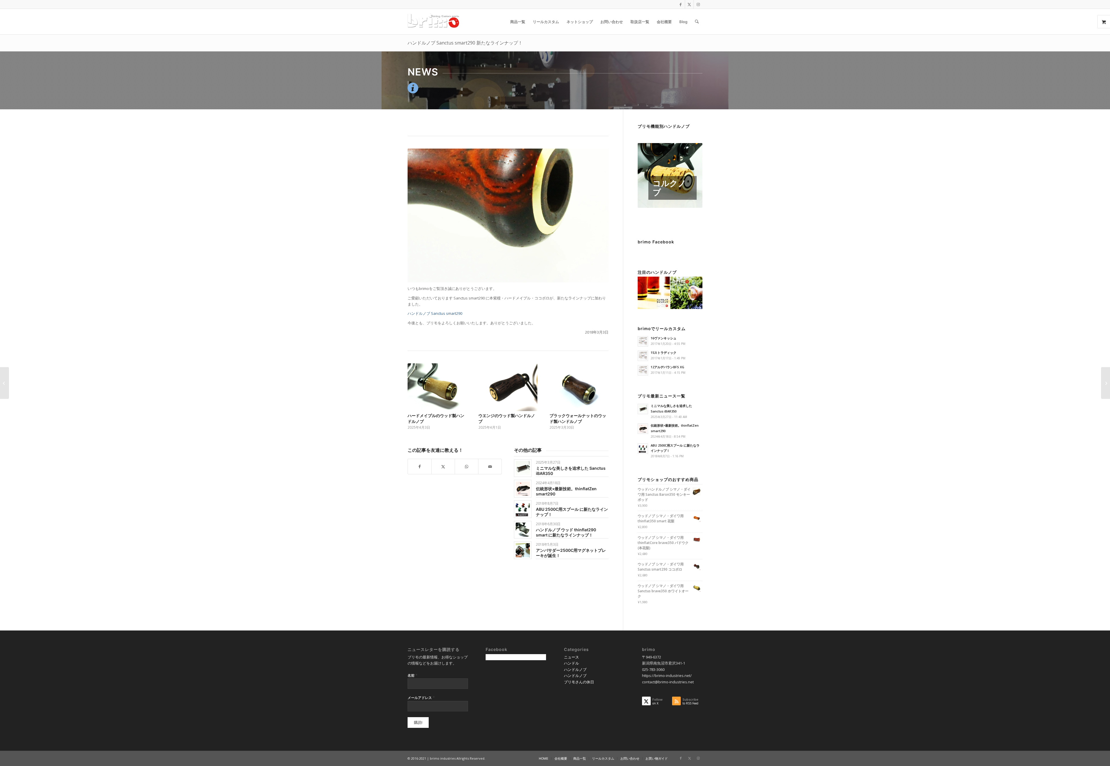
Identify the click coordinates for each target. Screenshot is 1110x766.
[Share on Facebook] (419, 466)
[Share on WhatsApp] (466, 466)
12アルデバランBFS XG (667, 367)
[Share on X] (443, 466)
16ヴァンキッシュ (663, 338)
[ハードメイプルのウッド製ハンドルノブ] (437, 387)
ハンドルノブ (575, 669)
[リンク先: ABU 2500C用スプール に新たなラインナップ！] (523, 509)
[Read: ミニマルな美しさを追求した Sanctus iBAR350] (643, 409)
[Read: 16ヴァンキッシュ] (643, 341)
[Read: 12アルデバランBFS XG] (643, 370)
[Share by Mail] (490, 466)
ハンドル (571, 663)
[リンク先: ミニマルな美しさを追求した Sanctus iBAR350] (523, 468)
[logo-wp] (435, 21)
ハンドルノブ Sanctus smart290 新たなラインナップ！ (465, 43)
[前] (416, 390)
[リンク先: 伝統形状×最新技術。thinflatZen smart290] (523, 489)
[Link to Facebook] (680, 4)
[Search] (696, 21)
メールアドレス (421, 697)
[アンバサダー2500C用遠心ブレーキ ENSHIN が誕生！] (1105, 383)
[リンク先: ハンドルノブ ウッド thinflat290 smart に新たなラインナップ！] (523, 530)
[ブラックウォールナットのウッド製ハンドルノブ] (579, 387)
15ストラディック (663, 352)
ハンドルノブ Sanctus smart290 (435, 313)
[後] (599, 390)
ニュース (571, 657)
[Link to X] (689, 4)
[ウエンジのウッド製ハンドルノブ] (507, 387)
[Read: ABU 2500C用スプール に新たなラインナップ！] (643, 448)
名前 (412, 675)
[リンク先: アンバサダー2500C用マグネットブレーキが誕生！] (523, 550)
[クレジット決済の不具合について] (4, 383)
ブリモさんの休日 (579, 681)
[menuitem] (517, 21)
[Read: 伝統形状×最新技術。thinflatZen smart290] (643, 428)
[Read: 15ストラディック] (643, 356)
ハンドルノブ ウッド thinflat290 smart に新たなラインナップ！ (566, 532)
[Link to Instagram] (698, 4)
